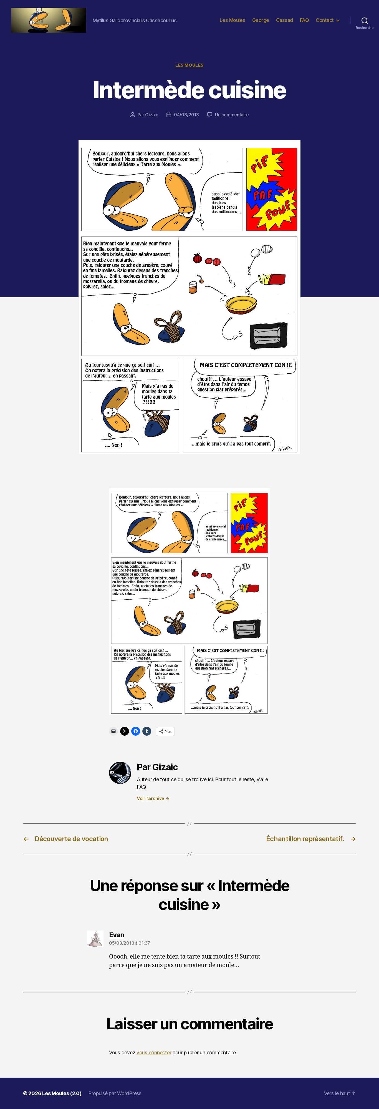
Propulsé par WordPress (115, 1093)
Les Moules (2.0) (62, 1093)
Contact (325, 20)
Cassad (284, 20)
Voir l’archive (153, 798)
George (260, 20)
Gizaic (151, 114)
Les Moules (232, 20)
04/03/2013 (186, 114)
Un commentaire (232, 114)
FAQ (304, 20)
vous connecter (154, 1052)
